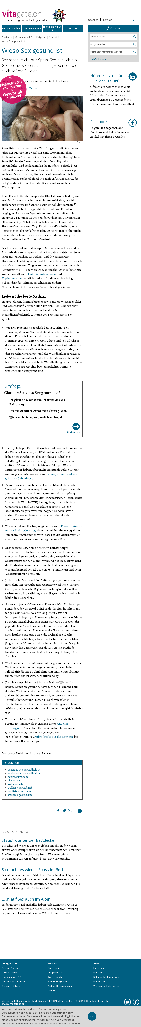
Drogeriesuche (55, 976)
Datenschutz (100, 981)
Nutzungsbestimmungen (106, 976)
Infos (96, 963)
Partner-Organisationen (60, 985)
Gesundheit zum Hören (14, 981)
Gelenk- (30, 274)
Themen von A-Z (10, 972)
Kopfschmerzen (12, 278)
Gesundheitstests (11, 985)
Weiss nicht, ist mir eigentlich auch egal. (36, 417)
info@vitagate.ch (99, 1000)
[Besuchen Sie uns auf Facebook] (136, 1001)
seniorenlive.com (18, 777)
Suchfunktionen (98, 59)
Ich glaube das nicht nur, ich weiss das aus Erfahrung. (37, 402)
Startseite (7, 37)
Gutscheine (54, 968)
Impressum (99, 968)
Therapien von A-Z (11, 976)
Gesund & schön (10, 968)
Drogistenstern (55, 972)
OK (92, 1016)
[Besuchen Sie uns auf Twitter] (127, 1001)
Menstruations (45, 274)
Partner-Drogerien (57, 981)
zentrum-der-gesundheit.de (24, 770)
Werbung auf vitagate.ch (106, 985)
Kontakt (107, 19)
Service (52, 963)
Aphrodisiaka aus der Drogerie (54, 737)
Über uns (93, 19)
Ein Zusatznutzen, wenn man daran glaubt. (38, 411)
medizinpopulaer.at (19, 791)
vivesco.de (14, 780)
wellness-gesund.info (20, 788)
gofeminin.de (15, 784)
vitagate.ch (9, 963)
